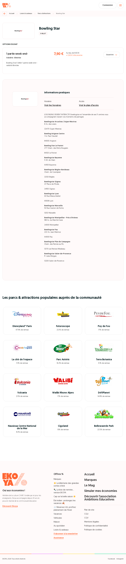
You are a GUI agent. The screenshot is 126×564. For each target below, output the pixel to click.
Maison (57, 522)
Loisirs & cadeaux (26, 13)
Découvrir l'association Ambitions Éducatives (100, 498)
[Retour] (4, 14)
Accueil (11, 13)
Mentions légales (91, 522)
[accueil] (6, 5)
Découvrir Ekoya (10, 506)
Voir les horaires (52, 105)
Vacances (58, 514)
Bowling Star (60, 13)
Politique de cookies (93, 530)
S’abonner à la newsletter (66, 534)
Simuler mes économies (100, 491)
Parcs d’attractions (44, 13)
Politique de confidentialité (96, 526)
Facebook (111, 559)
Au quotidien (59, 526)
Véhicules (58, 518)
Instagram (120, 559)
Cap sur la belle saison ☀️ (65, 497)
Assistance (59, 538)
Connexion (107, 5)
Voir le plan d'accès (89, 105)
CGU (86, 514)
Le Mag (89, 485)
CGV (86, 518)
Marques (57, 479)
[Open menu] (120, 5)
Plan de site (89, 510)
